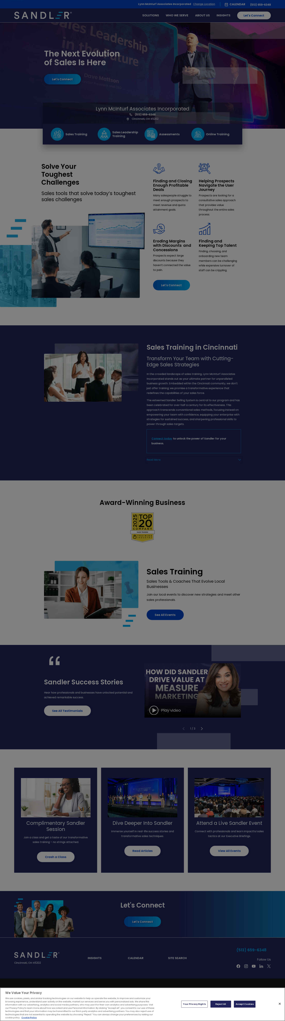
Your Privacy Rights (194, 1004)
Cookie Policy (29, 1017)
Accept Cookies (245, 1004)
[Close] (279, 1003)
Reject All (220, 1004)
